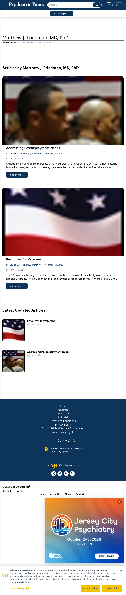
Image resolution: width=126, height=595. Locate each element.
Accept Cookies (90, 588)
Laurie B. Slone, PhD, (20, 153)
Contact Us (63, 413)
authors (15, 42)
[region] (63, 580)
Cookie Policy (23, 582)
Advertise (63, 410)
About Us (55, 494)
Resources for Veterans (41, 321)
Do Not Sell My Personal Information (63, 428)
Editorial (63, 417)
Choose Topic (59, 13)
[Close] (121, 570)
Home (5, 42)
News (68, 494)
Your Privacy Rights (63, 432)
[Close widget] (119, 501)
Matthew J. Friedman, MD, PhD (47, 153)
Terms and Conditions (63, 421)
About (63, 406)
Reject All (112, 588)
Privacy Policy (63, 424)
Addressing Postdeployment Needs (48, 352)
